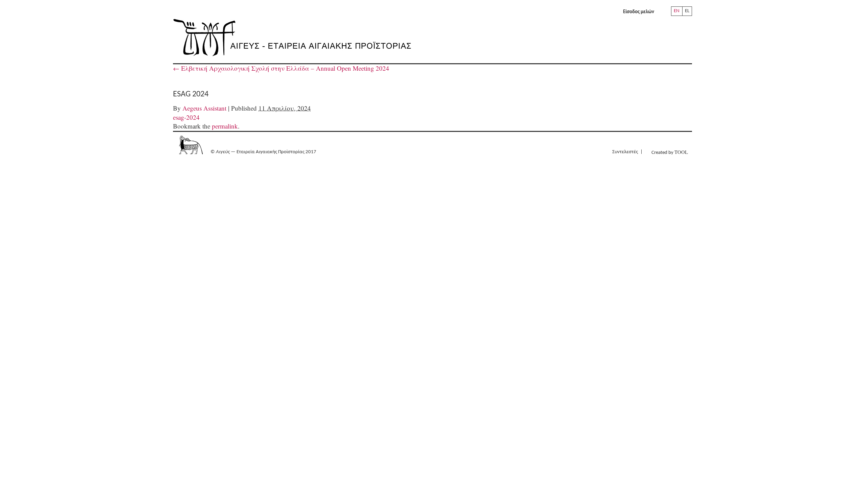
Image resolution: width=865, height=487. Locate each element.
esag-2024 (186, 117)
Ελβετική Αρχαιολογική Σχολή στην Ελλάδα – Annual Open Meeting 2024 (281, 68)
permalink (225, 126)
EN (676, 11)
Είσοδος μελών (638, 12)
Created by (669, 152)
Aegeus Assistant (204, 108)
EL (687, 11)
